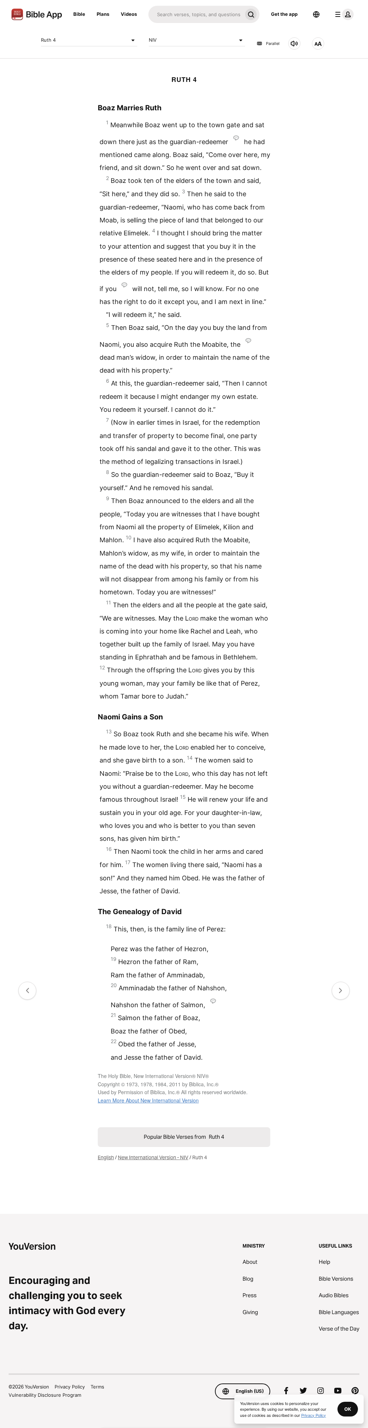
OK (347, 1409)
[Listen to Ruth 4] (294, 43)
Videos (129, 14)
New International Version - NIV (153, 1157)
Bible (79, 14)
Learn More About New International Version (148, 1100)
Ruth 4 (48, 40)
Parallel (273, 43)
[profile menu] (342, 14)
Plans (103, 14)
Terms (97, 1387)
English (106, 1157)
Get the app (284, 14)
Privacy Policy (70, 1387)
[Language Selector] (316, 14)
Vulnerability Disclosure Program (45, 1395)
